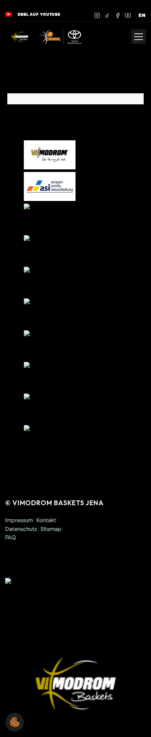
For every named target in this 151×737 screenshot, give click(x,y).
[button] (14, 722)
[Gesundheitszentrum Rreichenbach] (50, 408)
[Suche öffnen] (122, 36)
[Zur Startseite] (19, 36)
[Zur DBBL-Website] (59, 37)
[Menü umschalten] (138, 36)
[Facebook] (118, 15)
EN (142, 15)
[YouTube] (128, 15)
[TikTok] (107, 15)
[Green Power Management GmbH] (50, 439)
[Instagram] (97, 15)
